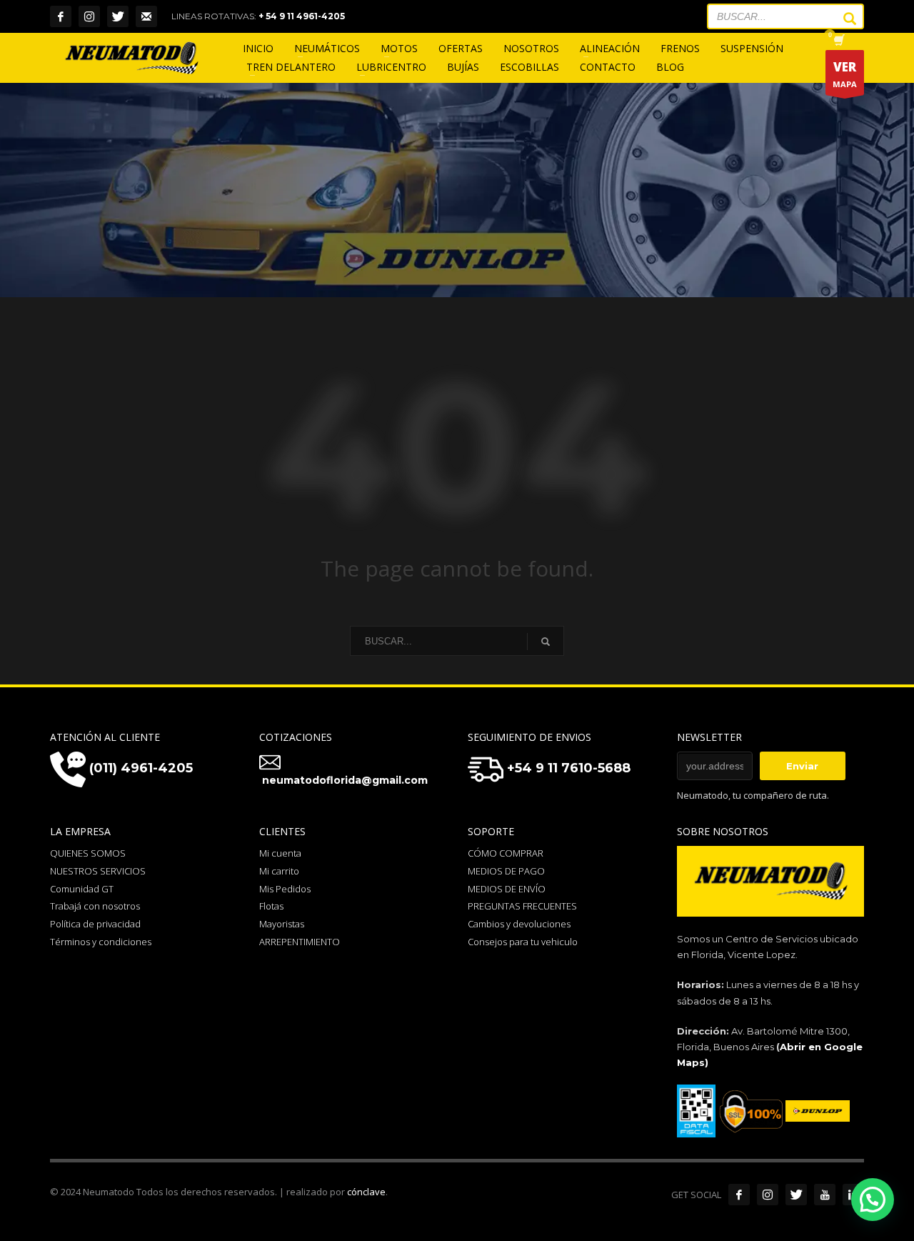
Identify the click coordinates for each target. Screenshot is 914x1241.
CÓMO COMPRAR (505, 853)
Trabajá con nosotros (95, 905)
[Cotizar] (146, 16)
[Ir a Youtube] (824, 1194)
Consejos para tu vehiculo (523, 941)
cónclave (366, 1191)
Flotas (271, 905)
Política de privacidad (95, 923)
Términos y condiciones (100, 941)
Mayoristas (281, 923)
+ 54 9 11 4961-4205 (301, 16)
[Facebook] (60, 16)
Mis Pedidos (285, 888)
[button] (872, 1199)
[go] (842, 18)
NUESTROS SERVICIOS (98, 870)
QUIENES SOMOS (88, 853)
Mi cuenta (280, 853)
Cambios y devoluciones (519, 923)
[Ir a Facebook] (739, 1194)
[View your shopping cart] (838, 41)
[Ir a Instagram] (767, 1194)
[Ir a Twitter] (796, 1194)
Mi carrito (279, 870)
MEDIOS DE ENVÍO (507, 888)
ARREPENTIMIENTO (299, 941)
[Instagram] (89, 16)
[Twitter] (118, 16)
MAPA (845, 74)
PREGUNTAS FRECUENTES (522, 905)
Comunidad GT (82, 888)
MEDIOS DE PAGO (506, 870)
